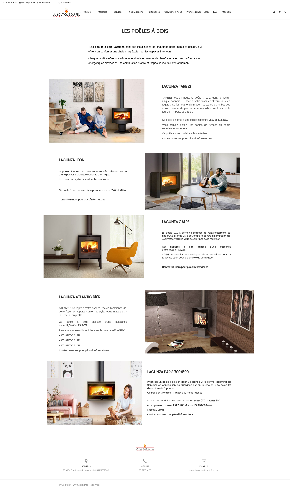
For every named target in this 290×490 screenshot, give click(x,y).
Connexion (66, 2)
